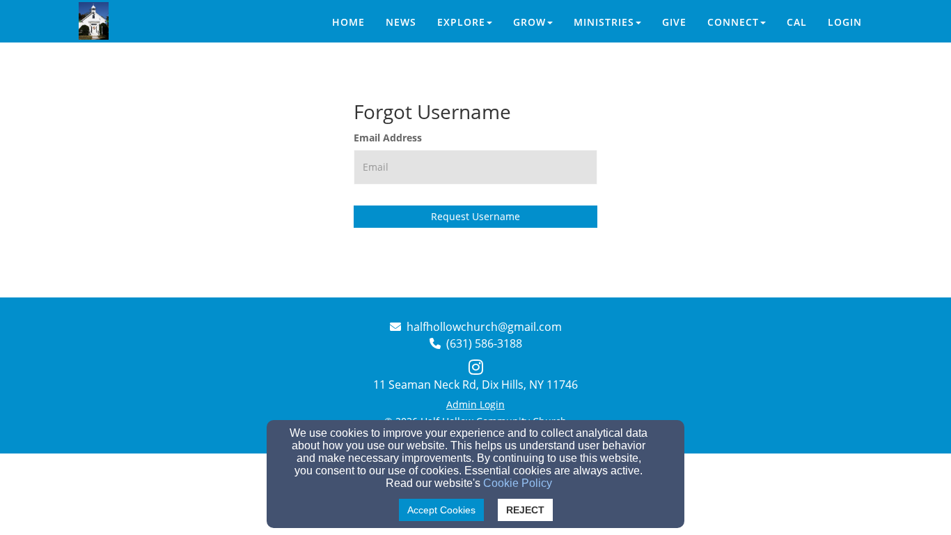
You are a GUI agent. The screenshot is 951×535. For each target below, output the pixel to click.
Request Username (475, 216)
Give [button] (674, 22)
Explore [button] (461, 22)
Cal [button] (797, 22)
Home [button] (348, 22)
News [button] (401, 22)
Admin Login (475, 404)
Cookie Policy (517, 483)
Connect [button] (733, 22)
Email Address (388, 137)
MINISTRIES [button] (604, 22)
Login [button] (845, 22)
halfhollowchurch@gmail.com (484, 326)
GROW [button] (529, 22)
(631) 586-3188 (484, 343)
